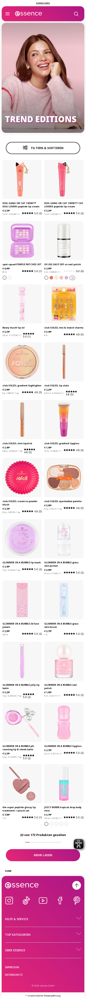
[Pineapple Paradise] (56, 824)
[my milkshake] (56, 278)
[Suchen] (76, 14)
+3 (72, 278)
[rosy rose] (61, 278)
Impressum (12, 967)
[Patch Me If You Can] (10, 278)
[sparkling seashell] (51, 278)
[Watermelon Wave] (51, 824)
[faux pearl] (46, 278)
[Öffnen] (7, 14)
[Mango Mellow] (66, 824)
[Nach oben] (76, 885)
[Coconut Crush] (61, 824)
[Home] (28, 13)
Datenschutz (14, 975)
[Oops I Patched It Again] (5, 278)
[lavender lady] (66, 278)
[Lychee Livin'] (46, 824)
